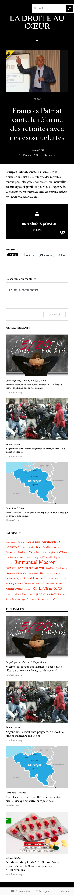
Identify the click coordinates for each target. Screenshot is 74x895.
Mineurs (27, 589)
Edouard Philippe (51, 557)
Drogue (37, 557)
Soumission (31, 599)
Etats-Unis (49, 568)
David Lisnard (26, 558)
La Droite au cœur (37, 23)
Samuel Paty (11, 599)
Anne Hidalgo (33, 542)
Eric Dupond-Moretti (31, 568)
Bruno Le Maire (27, 547)
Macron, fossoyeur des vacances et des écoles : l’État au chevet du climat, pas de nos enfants (34, 386)
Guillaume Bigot (13, 578)
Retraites (61, 594)
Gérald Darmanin (34, 578)
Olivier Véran (42, 588)
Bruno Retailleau (44, 547)
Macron (25, 381)
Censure (10, 552)
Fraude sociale (61, 568)
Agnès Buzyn (11, 542)
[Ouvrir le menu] (37, 40)
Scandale (17, 858)
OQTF (57, 588)
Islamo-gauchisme (14, 584)
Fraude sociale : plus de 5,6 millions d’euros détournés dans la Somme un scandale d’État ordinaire (33, 866)
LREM (37, 99)
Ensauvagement (13, 445)
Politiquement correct (42, 594)
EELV (9, 563)
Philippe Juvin (20, 594)
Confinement (12, 557)
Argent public (51, 541)
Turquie (41, 599)
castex (57, 547)
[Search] (69, 8)
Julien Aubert (31, 583)
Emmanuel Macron (35, 562)
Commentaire (54, 314)
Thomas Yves (37, 150)
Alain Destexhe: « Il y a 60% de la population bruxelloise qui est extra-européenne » (37, 514)
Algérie (21, 542)
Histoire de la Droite (57, 579)
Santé (43, 381)
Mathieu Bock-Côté (54, 584)
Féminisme (33, 573)
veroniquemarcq (14, 392)
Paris (8, 594)
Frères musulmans (16, 573)
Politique (34, 381)
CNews (63, 552)
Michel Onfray (14, 589)
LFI (43, 583)
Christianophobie (49, 552)
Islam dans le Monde (16, 508)
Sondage (21, 599)
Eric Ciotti (11, 568)
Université (50, 599)
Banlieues (12, 547)
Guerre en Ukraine (50, 573)
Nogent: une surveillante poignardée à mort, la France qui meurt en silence (36, 450)
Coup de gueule (13, 381)
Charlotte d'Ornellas (27, 552)
